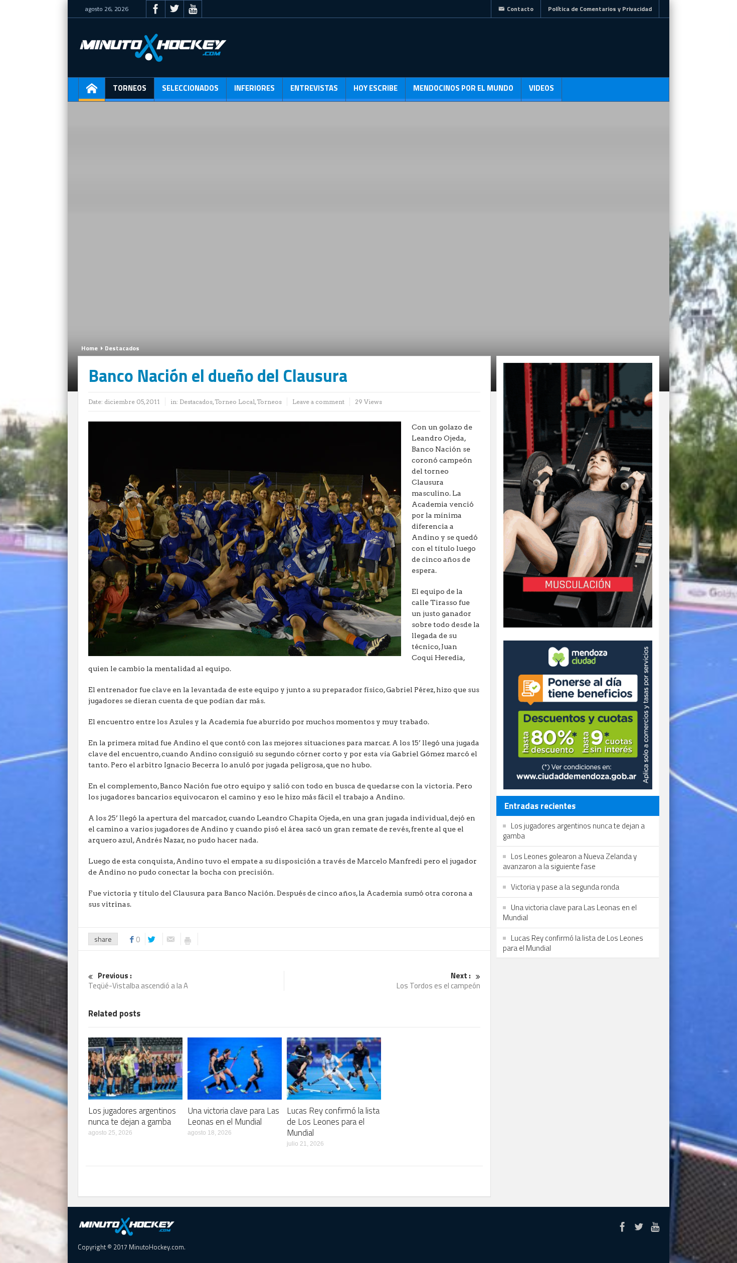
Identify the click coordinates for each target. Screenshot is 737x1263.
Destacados (122, 348)
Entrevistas (314, 88)
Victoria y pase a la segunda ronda (565, 887)
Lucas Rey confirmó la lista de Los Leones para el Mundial (333, 1121)
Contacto (520, 9)
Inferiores (254, 88)
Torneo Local (235, 401)
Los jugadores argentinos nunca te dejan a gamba (132, 1116)
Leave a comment (318, 401)
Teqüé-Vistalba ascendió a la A (138, 981)
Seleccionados (190, 88)
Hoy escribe (375, 88)
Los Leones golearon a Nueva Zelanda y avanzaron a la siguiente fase (570, 861)
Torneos (129, 88)
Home (89, 348)
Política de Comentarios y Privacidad (600, 9)
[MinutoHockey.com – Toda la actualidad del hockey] (153, 48)
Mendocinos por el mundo (463, 88)
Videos (541, 88)
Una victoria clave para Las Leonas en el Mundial (233, 1116)
